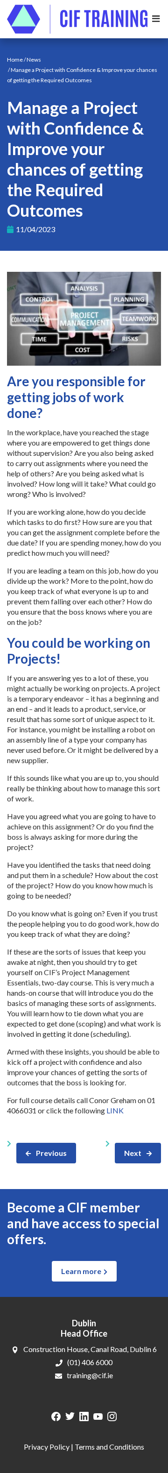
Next (132, 1152)
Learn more (81, 1271)
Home (15, 59)
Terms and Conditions (109, 1446)
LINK (115, 1110)
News (34, 59)
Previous (51, 1152)
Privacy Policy (47, 1446)
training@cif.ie (90, 1375)
